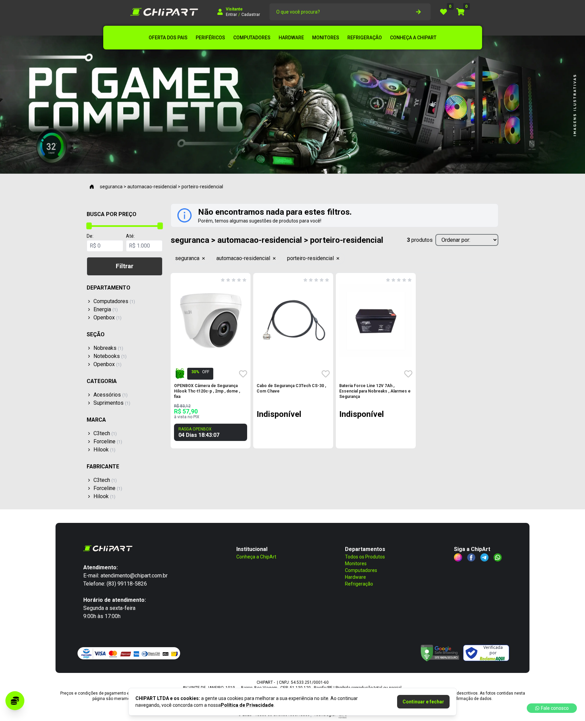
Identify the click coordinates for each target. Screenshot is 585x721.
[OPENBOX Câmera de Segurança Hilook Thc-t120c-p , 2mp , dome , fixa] (210, 320)
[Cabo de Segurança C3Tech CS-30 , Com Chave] (293, 320)
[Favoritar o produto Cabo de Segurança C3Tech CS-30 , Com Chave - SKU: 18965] (326, 373)
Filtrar (124, 266)
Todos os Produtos (365, 556)
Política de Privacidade (247, 705)
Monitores (356, 563)
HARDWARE (291, 37)
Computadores (361, 570)
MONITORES (325, 37)
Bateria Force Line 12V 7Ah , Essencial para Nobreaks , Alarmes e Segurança (375, 391)
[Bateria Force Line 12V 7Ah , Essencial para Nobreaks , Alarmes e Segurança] (375, 320)
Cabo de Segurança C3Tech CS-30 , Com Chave (291, 388)
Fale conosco (555, 708)
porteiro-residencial (310, 258)
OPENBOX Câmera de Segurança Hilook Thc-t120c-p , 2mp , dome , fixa (207, 391)
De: (90, 236)
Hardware (355, 577)
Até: (130, 236)
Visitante (234, 9)
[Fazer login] (220, 12)
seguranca (187, 258)
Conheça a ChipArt (256, 556)
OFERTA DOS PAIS (168, 37)
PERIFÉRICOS (210, 37)
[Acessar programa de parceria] (14, 700)
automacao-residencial (243, 258)
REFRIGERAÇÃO (364, 37)
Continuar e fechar (423, 701)
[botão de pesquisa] (418, 11)
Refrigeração (359, 584)
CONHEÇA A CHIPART (413, 37)
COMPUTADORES (251, 37)
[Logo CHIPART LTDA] (164, 11)
